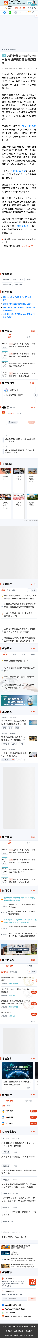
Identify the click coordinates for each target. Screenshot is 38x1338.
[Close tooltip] (31, 17)
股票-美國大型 (13, 984)
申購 (34, 992)
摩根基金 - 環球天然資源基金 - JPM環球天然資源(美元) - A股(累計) (15, 1002)
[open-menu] (2, 8)
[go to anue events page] (28, 8)
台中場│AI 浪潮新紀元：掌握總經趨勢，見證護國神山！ (22, 345)
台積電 (10, 1117)
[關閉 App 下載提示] (2, 3)
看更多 (33, 331)
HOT (11, 344)
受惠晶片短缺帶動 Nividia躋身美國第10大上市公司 (20, 440)
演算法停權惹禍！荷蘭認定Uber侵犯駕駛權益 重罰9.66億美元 (18, 477)
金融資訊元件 (19, 1331)
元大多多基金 (6, 1012)
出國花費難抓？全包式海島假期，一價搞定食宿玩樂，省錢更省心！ (32, 477)
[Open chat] (33, 12)
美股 (5, 49)
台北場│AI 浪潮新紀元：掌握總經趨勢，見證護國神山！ (22, 355)
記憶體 (10, 1111)
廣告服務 (9, 1331)
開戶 (34, 980)
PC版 (4, 1326)
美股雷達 (13, 49)
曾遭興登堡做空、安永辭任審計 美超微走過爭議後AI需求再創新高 (32, 504)
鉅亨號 (19, 1326)
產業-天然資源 (13, 1007)
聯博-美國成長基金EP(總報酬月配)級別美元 (16, 978)
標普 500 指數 (29, 125)
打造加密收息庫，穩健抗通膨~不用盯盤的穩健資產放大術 (22, 364)
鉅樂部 (26, 1326)
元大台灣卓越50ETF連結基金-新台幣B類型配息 (15, 990)
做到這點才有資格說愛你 (5, 504)
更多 (33, 590)
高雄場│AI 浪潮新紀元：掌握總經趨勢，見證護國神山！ (22, 374)
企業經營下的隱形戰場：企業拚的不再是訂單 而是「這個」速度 (5, 477)
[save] (27, 12)
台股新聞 (13, 717)
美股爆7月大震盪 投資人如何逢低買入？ (18, 303)
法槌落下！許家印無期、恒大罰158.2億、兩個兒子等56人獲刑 (19, 504)
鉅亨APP (11, 1326)
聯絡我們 (29, 1331)
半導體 (10, 1123)
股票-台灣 (12, 995)
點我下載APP (27, 246)
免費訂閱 (32, 1299)
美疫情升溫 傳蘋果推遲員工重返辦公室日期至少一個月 (19, 451)
